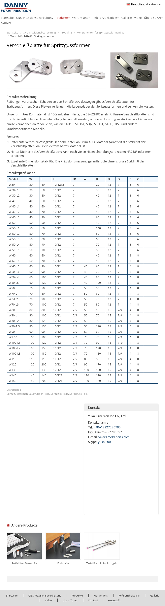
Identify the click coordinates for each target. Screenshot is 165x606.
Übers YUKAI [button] (152, 18)
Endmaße (63, 563)
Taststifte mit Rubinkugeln (102, 563)
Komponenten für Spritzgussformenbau (101, 32)
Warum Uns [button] (80, 18)
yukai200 (104, 442)
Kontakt (6, 22)
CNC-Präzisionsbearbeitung (34, 18)
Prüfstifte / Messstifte (24, 563)
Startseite (7, 18)
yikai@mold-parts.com (114, 437)
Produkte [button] (62, 18)
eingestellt (114, 600)
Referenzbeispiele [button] (105, 18)
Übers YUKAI (70, 600)
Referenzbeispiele (129, 595)
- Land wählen (146, 4)
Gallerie (126, 18)
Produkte (66, 32)
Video (138, 18)
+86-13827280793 (107, 427)
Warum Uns (101, 595)
